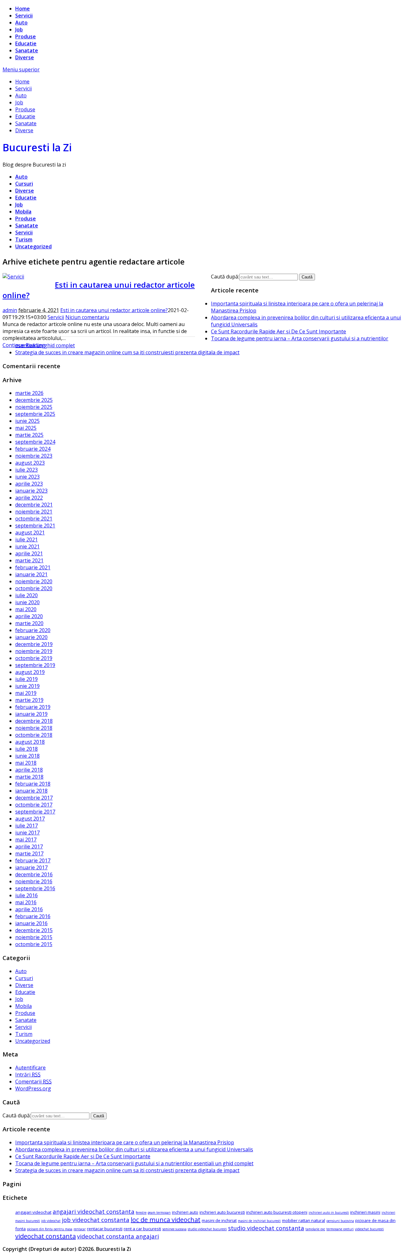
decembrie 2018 (34, 720)
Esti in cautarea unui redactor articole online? (114, 310)
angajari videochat (33, 1212)
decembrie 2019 (34, 644)
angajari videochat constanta (93, 1211)
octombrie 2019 (33, 658)
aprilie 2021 (29, 553)
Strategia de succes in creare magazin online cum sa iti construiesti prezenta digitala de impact (127, 352)
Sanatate (26, 50)
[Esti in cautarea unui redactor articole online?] (13, 276)
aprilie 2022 (29, 497)
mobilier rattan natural (303, 1220)
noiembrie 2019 (33, 651)
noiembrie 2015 (33, 937)
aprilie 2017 (29, 846)
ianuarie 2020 (31, 637)
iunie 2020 (27, 602)
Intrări (28, 1074)
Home (22, 8)
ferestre (141, 1212)
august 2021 (30, 532)
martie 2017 (29, 853)
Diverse (24, 57)
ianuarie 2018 (31, 790)
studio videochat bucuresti (207, 1229)
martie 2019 (29, 699)
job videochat (51, 1221)
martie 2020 (29, 623)
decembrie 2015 (34, 930)
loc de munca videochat (165, 1219)
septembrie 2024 (35, 441)
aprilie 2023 (29, 483)
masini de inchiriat (219, 1220)
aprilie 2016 (29, 909)
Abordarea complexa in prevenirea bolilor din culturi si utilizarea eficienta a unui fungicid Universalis (134, 1149)
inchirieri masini (365, 1212)
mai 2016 (25, 902)
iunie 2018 (27, 755)
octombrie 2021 (33, 518)
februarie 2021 (32, 567)
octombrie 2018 (33, 734)
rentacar (80, 1229)
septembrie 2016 (35, 888)
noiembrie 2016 (33, 881)
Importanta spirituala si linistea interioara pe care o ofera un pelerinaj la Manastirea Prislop (124, 1142)
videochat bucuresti (369, 1229)
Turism (23, 239)
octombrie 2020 (33, 588)
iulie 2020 (26, 595)
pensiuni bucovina (340, 1221)
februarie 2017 (32, 860)
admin (10, 310)
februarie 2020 (32, 630)
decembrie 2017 (34, 797)
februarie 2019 (32, 706)
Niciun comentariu (87, 317)
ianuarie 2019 (31, 713)
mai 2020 (25, 609)
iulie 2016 (26, 895)
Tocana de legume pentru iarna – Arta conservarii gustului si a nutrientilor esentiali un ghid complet (134, 1163)
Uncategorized (33, 246)
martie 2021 (29, 560)
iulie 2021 (26, 539)
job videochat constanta (95, 1220)
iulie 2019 (26, 679)
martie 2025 (29, 434)
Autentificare (30, 1067)
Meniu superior (21, 69)
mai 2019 (25, 693)
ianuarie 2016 (31, 923)
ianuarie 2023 (31, 490)
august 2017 (30, 818)
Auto (21, 22)
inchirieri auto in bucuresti (329, 1212)
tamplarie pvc (315, 1229)
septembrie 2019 (35, 665)
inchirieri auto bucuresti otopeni (276, 1212)
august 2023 (30, 462)
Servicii (24, 15)
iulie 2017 (26, 825)
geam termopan (159, 1212)
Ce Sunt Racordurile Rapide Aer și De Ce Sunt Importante (278, 331)
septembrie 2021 (35, 525)
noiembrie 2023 (33, 455)
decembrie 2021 (34, 504)
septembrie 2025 (35, 413)
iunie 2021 (27, 546)
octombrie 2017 (33, 804)
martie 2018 (29, 776)
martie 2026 (29, 392)
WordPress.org (33, 1088)
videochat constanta (45, 1236)
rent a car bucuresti (142, 1229)
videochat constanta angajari (118, 1236)
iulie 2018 (26, 748)
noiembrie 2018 (33, 727)
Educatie (25, 43)
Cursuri (24, 183)
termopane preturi (340, 1229)
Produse (25, 36)
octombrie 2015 (33, 944)
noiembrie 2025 (33, 406)
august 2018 (30, 741)
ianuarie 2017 (31, 867)
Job (19, 29)
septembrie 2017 (35, 811)
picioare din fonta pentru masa (49, 1229)
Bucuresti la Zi (37, 147)
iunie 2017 (27, 832)
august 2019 (30, 672)
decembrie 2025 (34, 399)
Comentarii (33, 1081)
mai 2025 (25, 427)
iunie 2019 (27, 686)
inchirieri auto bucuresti (222, 1212)
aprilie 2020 (29, 616)
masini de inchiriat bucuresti (259, 1221)
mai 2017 (25, 839)
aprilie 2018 (29, 769)
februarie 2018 (32, 783)
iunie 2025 (27, 420)
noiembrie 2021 (33, 511)
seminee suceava (174, 1229)
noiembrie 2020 (33, 581)
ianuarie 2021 (31, 574)
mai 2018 (25, 762)
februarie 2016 (32, 916)
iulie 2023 (26, 469)
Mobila (23, 211)
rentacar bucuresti (104, 1229)
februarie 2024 (32, 448)
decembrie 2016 (34, 874)
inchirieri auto (185, 1212)
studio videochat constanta (266, 1228)
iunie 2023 (27, 476)
